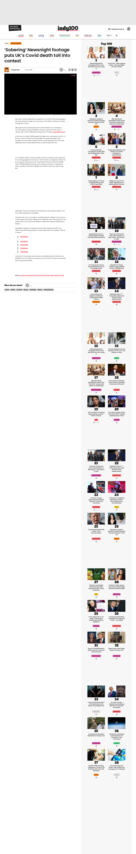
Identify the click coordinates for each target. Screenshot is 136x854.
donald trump (96, 157)
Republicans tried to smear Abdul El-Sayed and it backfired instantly (96, 235)
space (96, 830)
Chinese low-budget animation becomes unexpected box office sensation (96, 587)
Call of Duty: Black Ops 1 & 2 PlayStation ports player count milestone (96, 704)
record (26, 290)
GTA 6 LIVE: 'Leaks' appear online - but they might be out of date (116, 65)
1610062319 (24, 248)
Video (99, 35)
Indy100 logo (68, 28)
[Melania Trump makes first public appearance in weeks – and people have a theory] (116, 169)
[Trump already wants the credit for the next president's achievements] (116, 138)
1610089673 (24, 241)
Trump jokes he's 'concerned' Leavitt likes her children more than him (96, 152)
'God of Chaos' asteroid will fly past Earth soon (96, 822)
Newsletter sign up (117, 29)
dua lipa (117, 420)
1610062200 (24, 252)
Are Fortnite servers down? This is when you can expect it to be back (116, 767)
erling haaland (96, 72)
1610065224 (24, 237)
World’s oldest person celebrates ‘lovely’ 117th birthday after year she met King (96, 768)
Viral (77, 35)
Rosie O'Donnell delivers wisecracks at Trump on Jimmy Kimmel (96, 650)
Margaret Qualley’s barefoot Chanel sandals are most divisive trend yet (96, 121)
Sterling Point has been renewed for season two (96, 735)
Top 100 (21, 35)
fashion (96, 126)
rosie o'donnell (96, 656)
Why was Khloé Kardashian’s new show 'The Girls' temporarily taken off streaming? (117, 121)
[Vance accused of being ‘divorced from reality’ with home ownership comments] (116, 369)
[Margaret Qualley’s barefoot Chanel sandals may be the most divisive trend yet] (96, 107)
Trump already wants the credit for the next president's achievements (116, 152)
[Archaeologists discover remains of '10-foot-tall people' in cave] (116, 337)
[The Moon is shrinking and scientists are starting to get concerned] (116, 723)
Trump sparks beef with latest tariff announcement (96, 531)
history (40, 290)
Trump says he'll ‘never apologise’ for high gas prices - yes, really (117, 618)
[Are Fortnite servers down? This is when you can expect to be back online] (116, 754)
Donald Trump (116, 302)
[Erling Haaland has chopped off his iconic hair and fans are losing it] (96, 52)
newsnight (33, 290)
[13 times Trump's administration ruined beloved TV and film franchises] (96, 486)
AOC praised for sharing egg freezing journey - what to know (96, 414)
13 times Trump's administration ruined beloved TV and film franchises (96, 500)
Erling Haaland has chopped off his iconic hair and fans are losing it (96, 66)
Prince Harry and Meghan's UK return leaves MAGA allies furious (96, 296)
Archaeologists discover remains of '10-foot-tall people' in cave (116, 350)
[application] (40, 94)
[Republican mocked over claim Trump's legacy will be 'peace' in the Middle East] (116, 253)
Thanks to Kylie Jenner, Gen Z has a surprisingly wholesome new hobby (117, 586)
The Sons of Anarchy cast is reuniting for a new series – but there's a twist (116, 236)
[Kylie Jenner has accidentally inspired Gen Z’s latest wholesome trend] (116, 574)
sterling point (96, 743)
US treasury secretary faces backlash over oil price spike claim (96, 266)
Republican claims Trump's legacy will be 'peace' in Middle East (116, 266)
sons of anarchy (117, 241)
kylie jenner (117, 594)
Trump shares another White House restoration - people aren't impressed (116, 823)
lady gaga (96, 626)
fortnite (117, 774)
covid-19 (19, 290)
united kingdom (16, 43)
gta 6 (116, 72)
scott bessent (96, 271)
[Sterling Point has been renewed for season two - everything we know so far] (96, 723)
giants (116, 358)
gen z (116, 507)
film (96, 594)
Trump (51, 35)
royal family (96, 302)
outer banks (117, 656)
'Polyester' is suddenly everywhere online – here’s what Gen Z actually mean (116, 500)
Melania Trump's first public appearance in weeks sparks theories (116, 182)
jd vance (116, 390)
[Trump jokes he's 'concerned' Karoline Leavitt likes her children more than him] (96, 138)
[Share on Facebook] (69, 70)
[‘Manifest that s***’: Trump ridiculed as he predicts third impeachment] (116, 283)
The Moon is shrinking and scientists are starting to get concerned (116, 736)
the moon (116, 743)
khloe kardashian (116, 126)
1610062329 (24, 245)
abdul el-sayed (96, 241)
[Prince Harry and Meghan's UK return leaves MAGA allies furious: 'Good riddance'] (96, 283)
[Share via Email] (75, 70)
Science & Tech (64, 35)
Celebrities (88, 35)
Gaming (41, 35)
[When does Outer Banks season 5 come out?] (116, 637)
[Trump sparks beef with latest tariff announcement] (96, 518)
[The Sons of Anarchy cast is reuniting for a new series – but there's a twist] (116, 222)
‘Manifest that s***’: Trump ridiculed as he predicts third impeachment (116, 296)
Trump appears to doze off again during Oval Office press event (96, 182)
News (31, 35)
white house (96, 507)
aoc (96, 420)
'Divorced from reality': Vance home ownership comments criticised (117, 382)
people (13, 290)
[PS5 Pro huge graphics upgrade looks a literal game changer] (116, 841)
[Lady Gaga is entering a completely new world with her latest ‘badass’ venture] (96, 605)
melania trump (116, 187)
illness (7, 290)
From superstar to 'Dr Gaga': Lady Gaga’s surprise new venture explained (96, 619)
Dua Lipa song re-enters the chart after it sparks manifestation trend (116, 414)
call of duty (96, 711)
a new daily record (58, 132)
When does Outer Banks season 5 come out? (117, 649)
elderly (96, 774)
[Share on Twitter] (72, 70)
